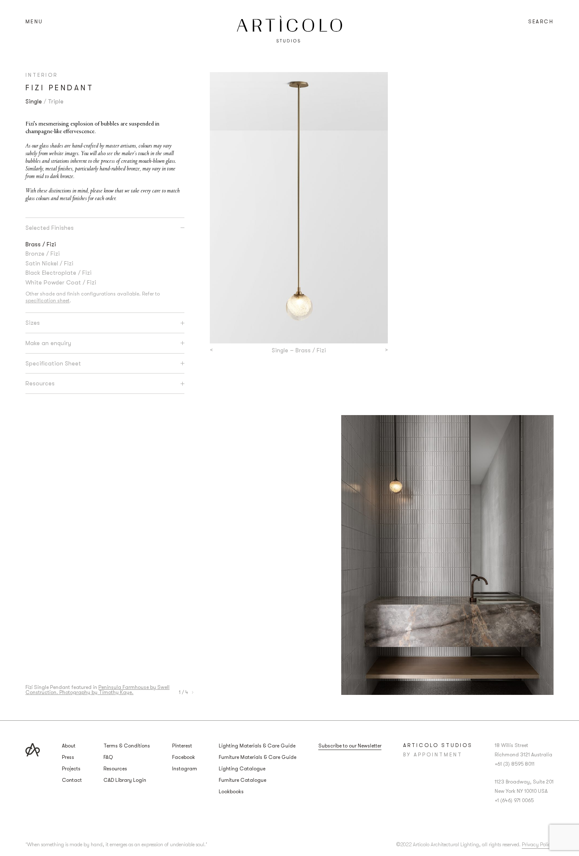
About (68, 746)
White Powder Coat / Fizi (60, 282)
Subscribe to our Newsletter (349, 745)
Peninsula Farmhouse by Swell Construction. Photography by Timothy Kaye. (97, 689)
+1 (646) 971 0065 (514, 800)
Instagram (184, 769)
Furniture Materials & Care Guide (257, 757)
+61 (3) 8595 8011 (514, 764)
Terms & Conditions (126, 746)
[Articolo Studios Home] (289, 29)
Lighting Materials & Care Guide (257, 746)
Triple (56, 101)
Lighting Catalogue (242, 769)
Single (33, 101)
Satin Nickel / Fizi (49, 263)
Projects (71, 769)
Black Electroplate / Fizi (58, 272)
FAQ (108, 757)
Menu (34, 21)
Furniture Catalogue (242, 780)
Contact (72, 780)
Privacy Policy (538, 845)
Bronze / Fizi (42, 253)
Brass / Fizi (40, 244)
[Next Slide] (192, 692)
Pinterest (182, 746)
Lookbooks (231, 792)
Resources (115, 769)
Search (541, 21)
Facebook (183, 757)
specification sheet (47, 301)
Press (68, 757)
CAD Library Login (124, 780)
